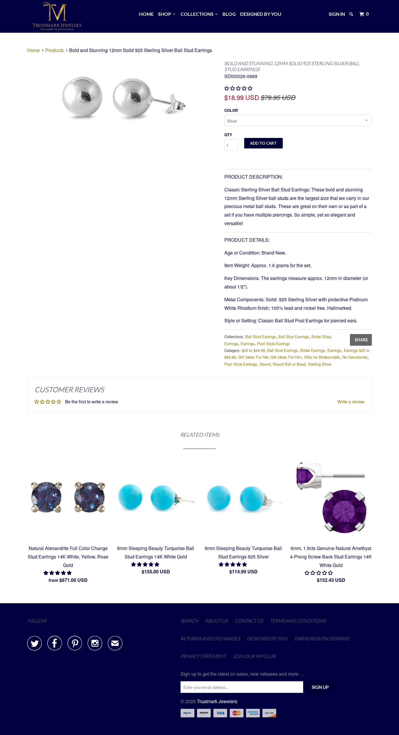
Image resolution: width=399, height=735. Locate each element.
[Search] (351, 14)
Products (54, 50)
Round (265, 364)
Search (189, 620)
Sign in (337, 14)
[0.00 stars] (239, 88)
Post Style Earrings (273, 343)
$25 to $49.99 (253, 350)
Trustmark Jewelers (217, 701)
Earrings (231, 343)
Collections (198, 14)
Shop (165, 14)
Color (231, 110)
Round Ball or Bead (289, 364)
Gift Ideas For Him (286, 357)
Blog (229, 14)
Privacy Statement (203, 656)
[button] (58, 572)
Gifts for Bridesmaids (322, 357)
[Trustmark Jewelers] (57, 16)
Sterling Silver (320, 364)
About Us (216, 620)
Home (146, 14)
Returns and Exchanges (210, 638)
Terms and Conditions (298, 620)
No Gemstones (355, 357)
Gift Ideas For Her (253, 357)
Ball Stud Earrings (260, 336)
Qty (228, 134)
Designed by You (260, 14)
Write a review (351, 401)
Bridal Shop (321, 336)
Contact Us (249, 620)
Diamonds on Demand (321, 638)
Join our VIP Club (254, 656)
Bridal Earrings (312, 350)
